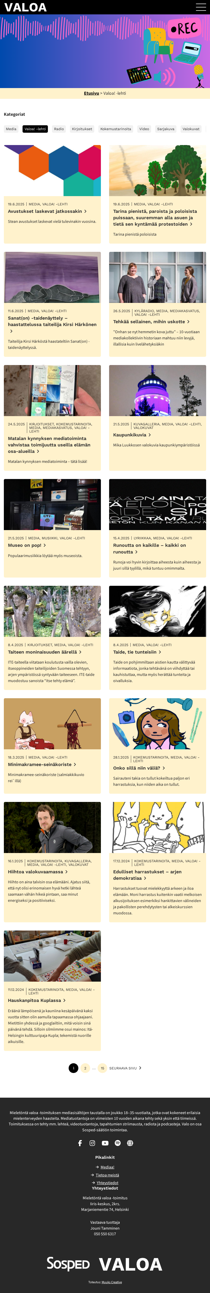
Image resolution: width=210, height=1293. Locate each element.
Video (144, 129)
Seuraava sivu (123, 1068)
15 (102, 1068)
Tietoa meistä (107, 1175)
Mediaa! (107, 1167)
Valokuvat (191, 129)
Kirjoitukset (82, 129)
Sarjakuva (165, 129)
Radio (59, 129)
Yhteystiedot (107, 1183)
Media (11, 129)
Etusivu (91, 93)
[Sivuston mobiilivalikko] (201, 7)
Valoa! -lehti (35, 129)
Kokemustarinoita (115, 129)
